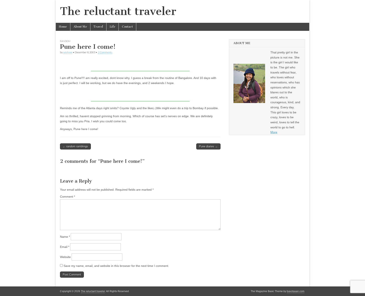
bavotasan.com (295, 291)
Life (112, 27)
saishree (67, 52)
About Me (80, 27)
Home (63, 27)
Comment (67, 196)
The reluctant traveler (118, 11)
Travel (98, 27)
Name (65, 236)
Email (64, 246)
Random (65, 41)
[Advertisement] (140, 64)
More (273, 132)
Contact (127, 27)
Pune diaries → (208, 146)
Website (65, 257)
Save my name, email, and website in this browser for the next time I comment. (116, 265)
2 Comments (105, 52)
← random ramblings (75, 146)
